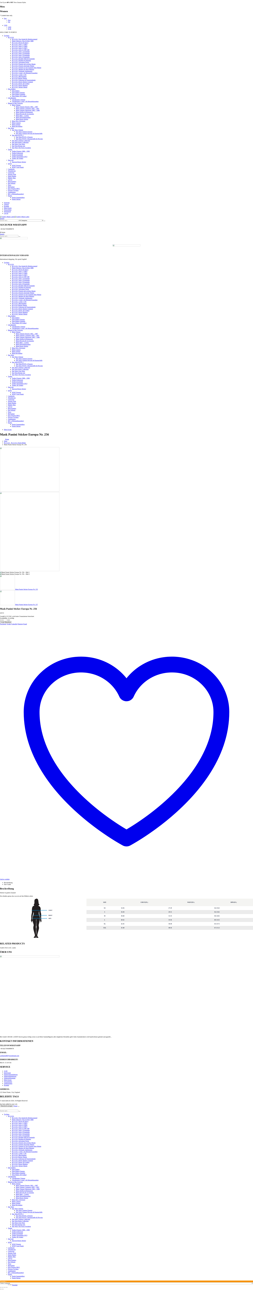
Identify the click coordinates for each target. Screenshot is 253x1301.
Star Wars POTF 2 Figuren (24, 137)
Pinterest (20, 624)
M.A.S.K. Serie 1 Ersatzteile (21, 51)
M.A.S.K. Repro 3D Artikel (20, 84)
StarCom (10, 160)
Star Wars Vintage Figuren (24, 132)
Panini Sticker (16, 199)
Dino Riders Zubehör (18, 94)
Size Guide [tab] (7, 884)
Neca (9, 185)
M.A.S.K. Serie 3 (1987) (19, 48)
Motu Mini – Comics (22, 116)
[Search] (19, 236)
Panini (10, 196)
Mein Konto (8, 208)
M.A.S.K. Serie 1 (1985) (19, 44)
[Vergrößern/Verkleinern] (1, 1287)
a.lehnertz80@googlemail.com (9, 1056)
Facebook (3, 624)
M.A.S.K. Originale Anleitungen (22, 71)
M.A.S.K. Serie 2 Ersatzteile (21, 53)
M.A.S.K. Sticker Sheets (19, 87)
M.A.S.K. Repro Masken (20, 85)
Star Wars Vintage (17, 130)
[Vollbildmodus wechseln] (3, 1287)
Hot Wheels (11, 183)
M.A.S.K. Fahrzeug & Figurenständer (24, 80)
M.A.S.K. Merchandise (19, 76)
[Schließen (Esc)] (7, 1287)
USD (5, 25)
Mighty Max (12, 178)
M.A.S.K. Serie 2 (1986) (19, 46)
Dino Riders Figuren (18, 92)
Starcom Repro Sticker (19, 162)
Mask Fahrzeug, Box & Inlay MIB (23, 41)
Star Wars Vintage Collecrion (21, 140)
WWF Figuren (16, 165)
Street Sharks (12, 176)
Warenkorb (7, 211)
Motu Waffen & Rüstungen (24, 112)
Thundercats (12, 171)
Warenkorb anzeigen (6, 1106)
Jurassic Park (12, 174)
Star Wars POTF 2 (17, 135)
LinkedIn (14, 624)
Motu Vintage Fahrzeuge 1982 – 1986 (28, 110)
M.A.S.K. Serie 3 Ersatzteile (21, 55)
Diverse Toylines (13, 190)
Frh (9, 22)
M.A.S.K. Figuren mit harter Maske (23, 66)
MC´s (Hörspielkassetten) (16, 194)
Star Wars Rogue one (18, 146)
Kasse (15, 1106)
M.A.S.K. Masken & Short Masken (23, 69)
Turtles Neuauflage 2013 (19, 156)
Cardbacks (11, 169)
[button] (2, 218)
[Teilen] (5, 1287)
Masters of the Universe (15, 103)
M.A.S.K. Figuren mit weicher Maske (24, 64)
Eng (5, 18)
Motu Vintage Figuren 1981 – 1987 (27, 107)
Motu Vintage (16, 105)
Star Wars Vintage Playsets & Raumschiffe (29, 133)
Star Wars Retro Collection (20, 142)
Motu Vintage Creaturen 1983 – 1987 (27, 108)
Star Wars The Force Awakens (21, 148)
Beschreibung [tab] (8, 882)
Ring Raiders (12, 181)
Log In (6, 213)
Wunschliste (7, 210)
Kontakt (6, 206)
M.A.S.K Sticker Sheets (19, 78)
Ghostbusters (12, 98)
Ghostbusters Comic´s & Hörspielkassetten (25, 101)
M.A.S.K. (11, 37)
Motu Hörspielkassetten (23, 117)
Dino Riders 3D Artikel (19, 96)
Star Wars (11, 128)
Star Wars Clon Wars (18, 144)
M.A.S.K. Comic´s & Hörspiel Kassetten (24, 73)
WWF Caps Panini (18, 167)
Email (25, 624)
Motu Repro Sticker (22, 119)
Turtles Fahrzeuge (17, 153)
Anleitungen (12, 192)
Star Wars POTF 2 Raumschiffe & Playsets (29, 139)
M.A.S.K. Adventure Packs (20, 62)
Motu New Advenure (18, 121)
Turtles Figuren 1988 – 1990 (21, 151)
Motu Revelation (17, 126)
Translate (14, 1285)
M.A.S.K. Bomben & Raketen (21, 60)
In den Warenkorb (6, 622)
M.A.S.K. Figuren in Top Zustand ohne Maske (26, 67)
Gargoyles (11, 172)
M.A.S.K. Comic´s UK (19, 75)
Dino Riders (12, 89)
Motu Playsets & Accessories (25, 114)
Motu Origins (16, 124)
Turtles (10, 149)
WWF (10, 164)
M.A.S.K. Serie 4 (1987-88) (20, 50)
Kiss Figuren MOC (14, 188)
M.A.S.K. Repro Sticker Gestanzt (22, 82)
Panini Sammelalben (18, 197)
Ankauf (6, 204)
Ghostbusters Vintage (18, 100)
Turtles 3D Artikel (17, 158)
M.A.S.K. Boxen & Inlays (20, 43)
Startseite (7, 203)
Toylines (6, 35)
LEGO (10, 180)
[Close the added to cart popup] (18, 1106)
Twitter (9, 624)
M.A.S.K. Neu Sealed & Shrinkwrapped (24, 39)
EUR (9, 29)
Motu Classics (16, 123)
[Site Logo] (14, 217)
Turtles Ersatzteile (17, 155)
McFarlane (11, 187)
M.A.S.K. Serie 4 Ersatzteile (21, 57)
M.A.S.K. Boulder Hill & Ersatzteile (23, 59)
